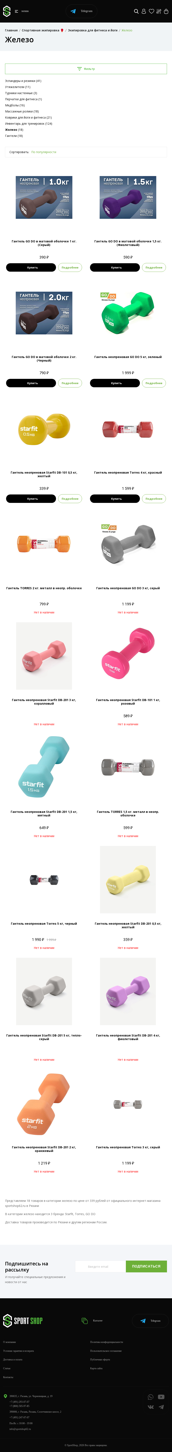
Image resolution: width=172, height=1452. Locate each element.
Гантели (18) (14, 136)
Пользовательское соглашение (106, 1350)
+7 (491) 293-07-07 (19, 1401)
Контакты (8, 1377)
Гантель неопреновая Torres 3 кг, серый (128, 1147)
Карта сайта (96, 1368)
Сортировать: (19, 152)
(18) (14, 130)
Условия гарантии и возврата (18, 1350)
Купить (32, 267)
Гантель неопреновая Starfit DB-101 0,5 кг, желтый (44, 474)
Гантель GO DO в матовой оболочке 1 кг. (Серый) (44, 243)
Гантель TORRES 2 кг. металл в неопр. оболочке (44, 588)
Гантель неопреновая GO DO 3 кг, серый (128, 588)
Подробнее (70, 267)
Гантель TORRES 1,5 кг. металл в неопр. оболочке (128, 813)
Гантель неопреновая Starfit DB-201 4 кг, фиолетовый (128, 1037)
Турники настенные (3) (21, 93)
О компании (9, 1342)
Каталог (98, 1320)
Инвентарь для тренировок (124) (28, 124)
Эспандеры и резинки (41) (23, 81)
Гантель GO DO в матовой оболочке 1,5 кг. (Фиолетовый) (128, 243)
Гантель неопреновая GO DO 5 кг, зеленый (128, 357)
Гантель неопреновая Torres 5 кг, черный (44, 924)
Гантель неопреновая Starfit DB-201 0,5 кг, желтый (128, 925)
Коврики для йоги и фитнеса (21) (28, 117)
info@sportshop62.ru (20, 1429)
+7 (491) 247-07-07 (19, 1417)
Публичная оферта (100, 1359)
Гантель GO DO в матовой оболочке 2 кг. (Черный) (44, 358)
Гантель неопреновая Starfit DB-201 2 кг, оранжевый (44, 1149)
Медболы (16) (15, 105)
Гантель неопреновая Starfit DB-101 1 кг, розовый (128, 701)
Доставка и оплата (12, 1359)
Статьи (6, 1368)
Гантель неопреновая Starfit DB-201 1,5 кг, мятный (44, 813)
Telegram (87, 11)
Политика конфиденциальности (106, 1342)
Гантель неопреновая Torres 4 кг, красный (128, 472)
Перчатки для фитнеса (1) (23, 99)
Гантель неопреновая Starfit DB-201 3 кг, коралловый (44, 701)
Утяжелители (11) (17, 87)
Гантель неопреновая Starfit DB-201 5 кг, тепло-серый (44, 1037)
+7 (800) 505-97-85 (19, 1406)
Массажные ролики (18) (22, 111)
